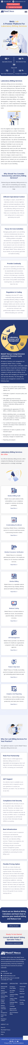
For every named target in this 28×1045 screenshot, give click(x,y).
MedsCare (22, 993)
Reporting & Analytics (3, 1019)
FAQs (2, 1034)
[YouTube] (17, 1041)
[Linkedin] (12, 1041)
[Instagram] (16, 1041)
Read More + (14, 508)
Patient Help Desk (4, 1015)
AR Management (4, 1011)
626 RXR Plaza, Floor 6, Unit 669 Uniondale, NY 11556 (10, 978)
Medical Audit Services (4, 987)
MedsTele (22, 991)
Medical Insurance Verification (3, 1007)
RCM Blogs (22, 1000)
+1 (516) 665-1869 (7, 973)
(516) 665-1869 (7, 1)
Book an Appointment (13, 4)
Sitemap (3, 1032)
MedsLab (22, 989)
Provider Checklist (22, 1003)
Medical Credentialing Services (4, 992)
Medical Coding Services (3, 1001)
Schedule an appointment (14, 943)
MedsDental (22, 986)
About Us (3, 1027)
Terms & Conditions (18, 1043)
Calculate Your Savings (15, 7)
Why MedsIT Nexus (5, 1029)
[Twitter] (14, 1041)
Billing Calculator (14, 926)
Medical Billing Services (4, 996)
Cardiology (12, 1006)
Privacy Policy (8, 1043)
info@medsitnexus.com (20, 1)
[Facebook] (10, 1041)
